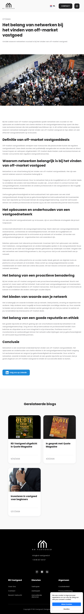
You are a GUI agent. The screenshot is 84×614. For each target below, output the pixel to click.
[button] (52, 6)
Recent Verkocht (15, 595)
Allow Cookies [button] (66, 604)
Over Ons (12, 586)
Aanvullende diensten (37, 596)
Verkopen (36, 586)
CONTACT (65, 6)
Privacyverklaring (65, 591)
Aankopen (36, 591)
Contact (11, 591)
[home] (8, 6)
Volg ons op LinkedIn (18, 372)
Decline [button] (67, 609)
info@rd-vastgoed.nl (41, 555)
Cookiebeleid (63, 586)
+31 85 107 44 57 (39, 560)
